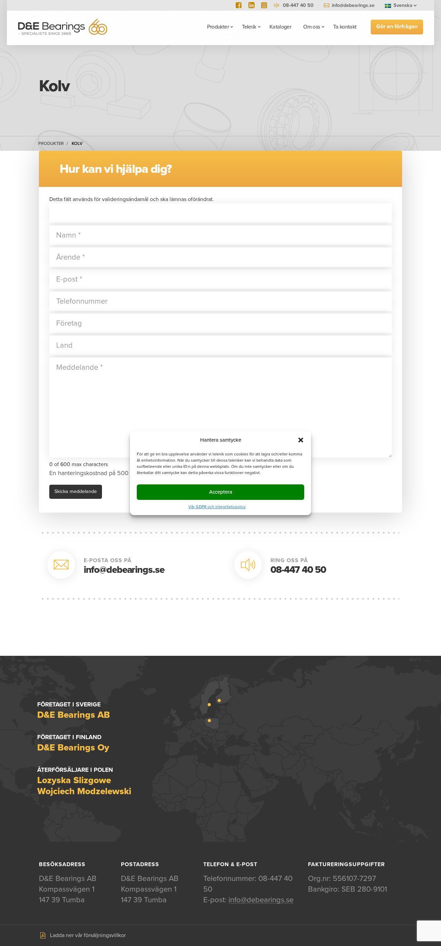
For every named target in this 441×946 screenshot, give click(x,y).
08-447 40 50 (298, 570)
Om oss (311, 26)
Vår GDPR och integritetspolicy (217, 506)
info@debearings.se (353, 5)
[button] (300, 440)
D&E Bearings (62, 27)
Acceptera (220, 492)
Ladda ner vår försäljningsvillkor (88, 935)
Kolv (77, 143)
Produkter (218, 26)
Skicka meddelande (75, 491)
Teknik (249, 26)
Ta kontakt (345, 26)
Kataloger (280, 26)
